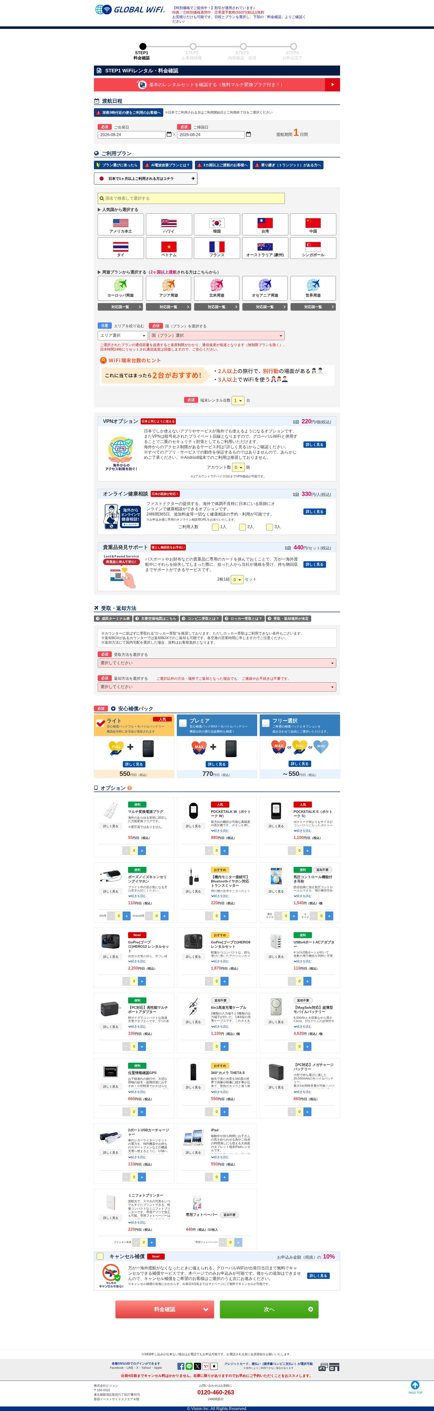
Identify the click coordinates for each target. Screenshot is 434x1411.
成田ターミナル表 (113, 618)
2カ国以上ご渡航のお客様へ (225, 165)
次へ (269, 1309)
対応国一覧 (120, 307)
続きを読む (221, 830)
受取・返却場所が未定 (289, 618)
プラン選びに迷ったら (120, 165)
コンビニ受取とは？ (201, 618)
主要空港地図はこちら (156, 618)
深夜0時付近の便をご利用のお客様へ (131, 112)
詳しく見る (314, 444)
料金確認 (164, 1309)
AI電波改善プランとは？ (170, 165)
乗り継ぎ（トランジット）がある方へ (291, 165)
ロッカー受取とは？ (244, 618)
